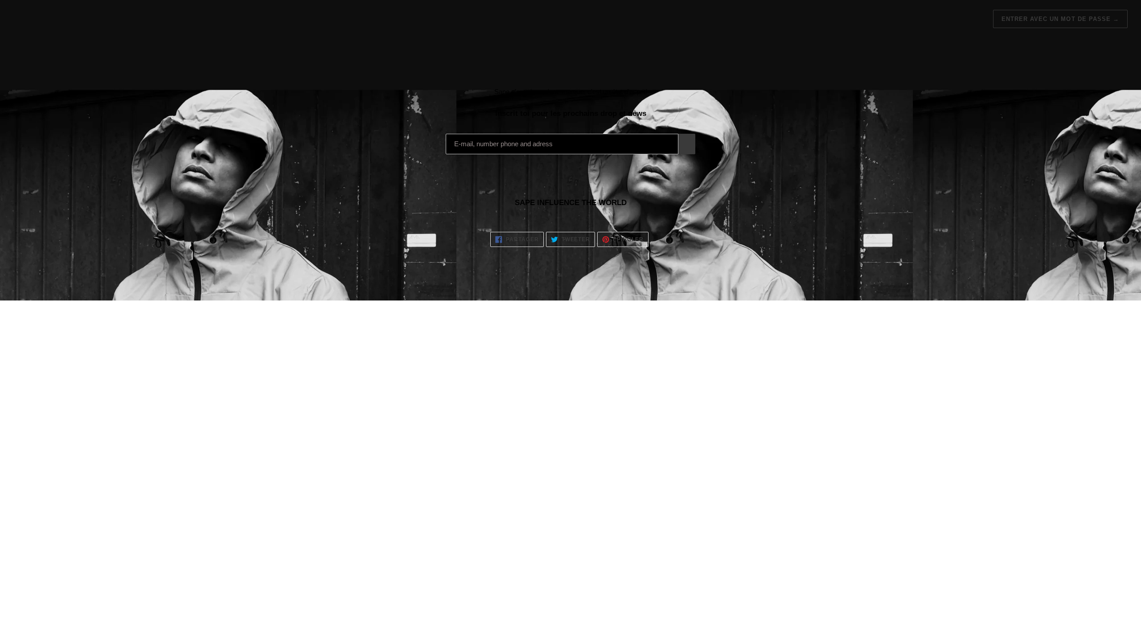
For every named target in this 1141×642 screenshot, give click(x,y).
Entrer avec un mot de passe (1060, 19)
